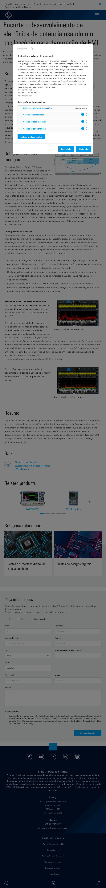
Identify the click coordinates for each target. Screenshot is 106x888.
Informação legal (25, 95)
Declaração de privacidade (29, 92)
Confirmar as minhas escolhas (31, 137)
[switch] (84, 114)
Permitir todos (66, 149)
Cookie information (26, 90)
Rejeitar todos (83, 149)
